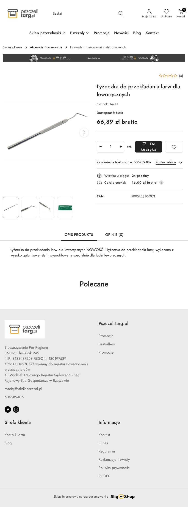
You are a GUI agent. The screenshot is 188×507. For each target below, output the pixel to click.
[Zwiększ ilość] (120, 146)
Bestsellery (107, 344)
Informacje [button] (109, 422)
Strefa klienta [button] (18, 422)
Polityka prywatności (114, 467)
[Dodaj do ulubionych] (174, 147)
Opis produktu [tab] (79, 234)
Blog (8, 443)
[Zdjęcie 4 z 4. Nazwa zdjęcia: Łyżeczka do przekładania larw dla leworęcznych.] (65, 207)
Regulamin (107, 451)
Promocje (106, 335)
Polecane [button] (94, 284)
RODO (104, 476)
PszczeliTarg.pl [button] (113, 323)
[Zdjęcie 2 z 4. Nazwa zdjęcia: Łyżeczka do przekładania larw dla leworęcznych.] (29, 207)
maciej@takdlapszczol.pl (23, 388)
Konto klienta (15, 434)
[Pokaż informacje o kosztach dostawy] (161, 182)
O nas (103, 443)
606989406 (14, 397)
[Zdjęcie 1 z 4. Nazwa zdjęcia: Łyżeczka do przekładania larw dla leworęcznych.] (11, 207)
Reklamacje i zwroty (114, 459)
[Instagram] (16, 409)
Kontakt (104, 434)
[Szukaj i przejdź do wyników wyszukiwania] (120, 13)
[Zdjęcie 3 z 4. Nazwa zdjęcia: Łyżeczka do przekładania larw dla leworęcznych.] (47, 207)
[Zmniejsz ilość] (100, 146)
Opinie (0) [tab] (114, 234)
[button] (84, 132)
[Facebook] (8, 409)
